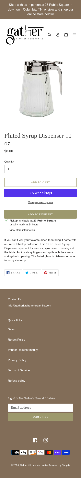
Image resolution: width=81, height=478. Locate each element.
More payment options (40, 202)
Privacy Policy (17, 360)
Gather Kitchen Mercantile (34, 465)
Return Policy (16, 339)
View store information (22, 230)
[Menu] (74, 34)
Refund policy (16, 380)
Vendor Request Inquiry (23, 349)
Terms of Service (19, 370)
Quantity (9, 161)
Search (12, 329)
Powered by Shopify (59, 465)
